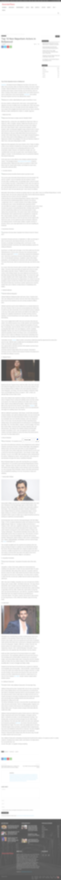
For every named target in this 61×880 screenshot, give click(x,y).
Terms (38, 441)
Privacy (36, 441)
